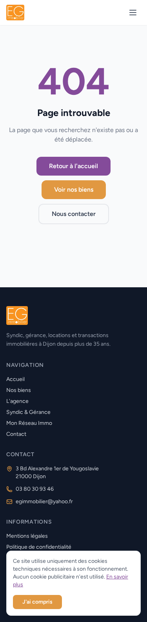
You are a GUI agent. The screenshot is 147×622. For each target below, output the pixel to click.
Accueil (15, 379)
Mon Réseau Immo (29, 423)
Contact (16, 434)
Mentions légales (27, 536)
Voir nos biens (73, 189)
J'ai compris (37, 601)
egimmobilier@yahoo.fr (44, 501)
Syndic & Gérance (28, 412)
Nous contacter (74, 214)
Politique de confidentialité (38, 547)
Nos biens (18, 390)
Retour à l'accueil (73, 166)
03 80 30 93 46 (35, 489)
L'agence (17, 401)
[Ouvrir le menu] (133, 12)
